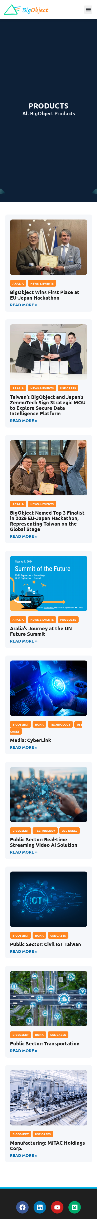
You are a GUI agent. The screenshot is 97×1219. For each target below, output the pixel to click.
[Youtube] (57, 1207)
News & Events (42, 283)
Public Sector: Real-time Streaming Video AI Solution (43, 842)
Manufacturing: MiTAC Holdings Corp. (47, 1145)
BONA (39, 724)
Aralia (18, 283)
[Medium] (74, 1207)
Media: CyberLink (30, 740)
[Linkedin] (40, 1207)
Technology (60, 724)
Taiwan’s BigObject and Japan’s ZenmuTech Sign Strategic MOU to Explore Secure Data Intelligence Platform (48, 405)
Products (68, 620)
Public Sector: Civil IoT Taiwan (45, 944)
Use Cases (68, 388)
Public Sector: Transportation (45, 1043)
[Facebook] (22, 1207)
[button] (88, 9)
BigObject (20, 724)
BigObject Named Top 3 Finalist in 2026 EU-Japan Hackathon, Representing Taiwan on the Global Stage (47, 520)
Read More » (24, 304)
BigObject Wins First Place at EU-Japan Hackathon (44, 295)
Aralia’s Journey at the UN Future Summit (41, 631)
